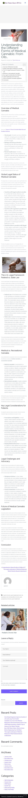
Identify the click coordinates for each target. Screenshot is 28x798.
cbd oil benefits (10, 597)
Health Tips (7, 785)
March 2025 (7, 764)
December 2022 (8, 767)
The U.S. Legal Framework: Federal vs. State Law (13, 71)
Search (3, 699)
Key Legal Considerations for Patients (12, 75)
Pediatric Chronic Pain (9, 632)
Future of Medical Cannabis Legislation (12, 78)
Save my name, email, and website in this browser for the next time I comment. (13, 684)
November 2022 (8, 769)
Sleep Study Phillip (9, 787)
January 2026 (8, 756)
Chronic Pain (6, 38)
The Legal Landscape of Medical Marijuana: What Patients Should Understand (13, 733)
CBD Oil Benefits (8, 780)
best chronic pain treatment (11, 595)
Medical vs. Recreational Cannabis (11, 73)
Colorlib (9, 796)
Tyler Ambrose (16, 60)
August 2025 (7, 762)
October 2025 (8, 760)
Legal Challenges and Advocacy (11, 76)
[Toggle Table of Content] (23, 65)
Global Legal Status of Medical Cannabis (12, 68)
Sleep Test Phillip (9, 789)
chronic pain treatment (13, 599)
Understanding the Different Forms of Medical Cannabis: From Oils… (13, 51)
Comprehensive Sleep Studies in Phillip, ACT (14, 567)
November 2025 (8, 758)
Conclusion (5, 80)
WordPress (20, 796)
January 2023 (7, 766)
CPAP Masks (7, 784)
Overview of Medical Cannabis (10, 67)
